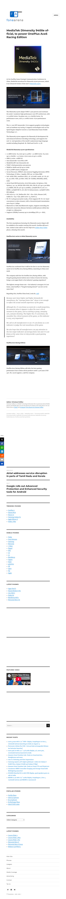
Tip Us (8, 884)
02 (9, 555)
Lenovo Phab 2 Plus (14, 837)
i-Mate (10, 546)
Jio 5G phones (12, 800)
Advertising (10, 876)
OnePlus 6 (11, 510)
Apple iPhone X (13, 519)
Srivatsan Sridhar (11, 413)
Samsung (11, 541)
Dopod (10, 548)
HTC (9, 550)
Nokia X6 (11, 595)
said (37, 293)
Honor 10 (11, 515)
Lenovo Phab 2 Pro (14, 840)
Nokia (10, 537)
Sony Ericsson (12, 539)
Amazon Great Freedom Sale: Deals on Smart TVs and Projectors (28, 766)
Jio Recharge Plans (14, 802)
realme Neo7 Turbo (41, 227)
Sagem (10, 559)
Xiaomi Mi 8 (12, 512)
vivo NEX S (11, 593)
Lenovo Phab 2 (13, 835)
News (31, 413)
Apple (10, 573)
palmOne (11, 564)
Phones (9, 860)
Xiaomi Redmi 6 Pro (14, 591)
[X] (2, 439)
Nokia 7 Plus (12, 521)
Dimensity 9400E (39, 413)
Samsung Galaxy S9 (14, 517)
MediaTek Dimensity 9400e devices (25, 415)
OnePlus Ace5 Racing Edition (22, 417)
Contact (9, 880)
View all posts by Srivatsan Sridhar (34, 407)
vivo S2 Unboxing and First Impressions (21, 759)
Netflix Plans (12, 795)
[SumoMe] (2, 464)
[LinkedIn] (2, 452)
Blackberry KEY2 (13, 597)
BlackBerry (11, 557)
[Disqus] (33, 445)
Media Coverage (12, 872)
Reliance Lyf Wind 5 (14, 846)
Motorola (11, 544)
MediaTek (27, 413)
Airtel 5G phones (13, 797)
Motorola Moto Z (13, 842)
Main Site (9, 856)
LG (9, 553)
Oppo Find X (12, 588)
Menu (56, 15)
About (9, 868)
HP (9, 566)
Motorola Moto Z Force (15, 844)
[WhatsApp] (2, 448)
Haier (10, 562)
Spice (10, 568)
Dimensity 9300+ (35, 83)
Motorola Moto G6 (14, 600)
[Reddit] (2, 456)
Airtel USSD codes (13, 804)
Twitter (16, 407)
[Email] (2, 460)
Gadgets (9, 864)
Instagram (23, 407)
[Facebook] (2, 444)
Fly (9, 571)
